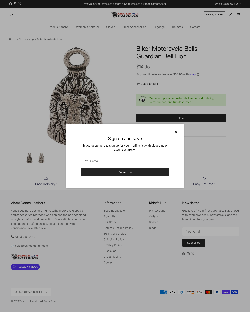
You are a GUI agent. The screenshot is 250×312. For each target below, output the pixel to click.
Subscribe (125, 172)
